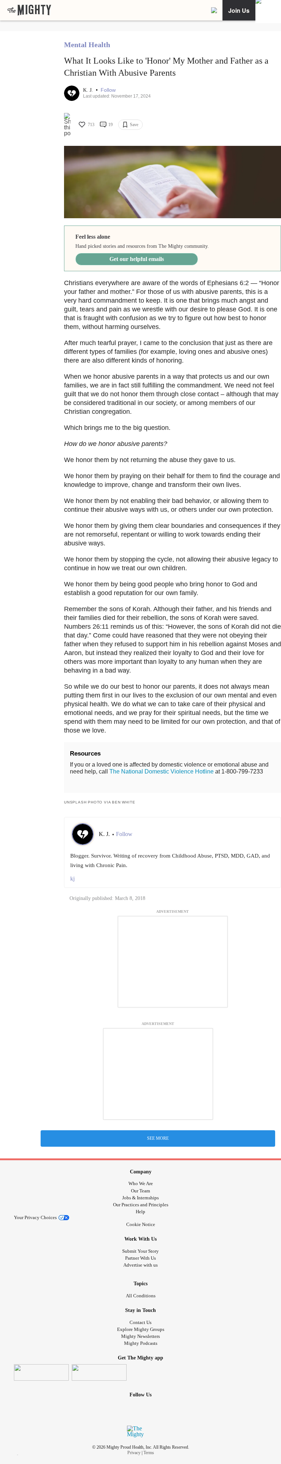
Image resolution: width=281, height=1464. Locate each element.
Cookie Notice (140, 1224)
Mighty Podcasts (140, 1343)
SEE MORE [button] (158, 1138)
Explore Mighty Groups (140, 1329)
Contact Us (140, 1322)
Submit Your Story (140, 1251)
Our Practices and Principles (140, 1204)
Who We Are (140, 1183)
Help (140, 1211)
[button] (108, 90)
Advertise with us (140, 1265)
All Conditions (141, 1295)
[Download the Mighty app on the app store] (41, 1372)
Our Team (140, 1190)
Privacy (133, 1452)
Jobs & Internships (140, 1197)
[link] (29, 10)
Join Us (239, 10)
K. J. (88, 90)
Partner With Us (140, 1258)
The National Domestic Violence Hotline (161, 771)
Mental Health (87, 45)
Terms (148, 1452)
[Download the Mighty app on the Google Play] (99, 1372)
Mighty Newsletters (140, 1336)
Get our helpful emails (136, 259)
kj (72, 878)
